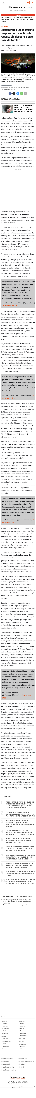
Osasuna (5, 1049)
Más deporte (23, 1035)
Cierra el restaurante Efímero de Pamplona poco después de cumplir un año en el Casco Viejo (19, 840)
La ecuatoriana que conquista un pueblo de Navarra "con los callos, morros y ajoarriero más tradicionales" (20, 857)
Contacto (6, 1061)
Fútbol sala (23, 1033)
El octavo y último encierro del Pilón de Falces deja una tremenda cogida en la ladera (20, 873)
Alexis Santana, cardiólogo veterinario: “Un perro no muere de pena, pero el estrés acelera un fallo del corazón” (20, 881)
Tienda (22, 1067)
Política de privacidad (9, 1070)
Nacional (22, 1038)
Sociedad (5, 1031)
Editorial (5, 1039)
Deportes (22, 1021)
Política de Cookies (8, 1067)
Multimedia (22, 1044)
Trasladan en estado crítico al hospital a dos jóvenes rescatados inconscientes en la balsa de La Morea (20, 832)
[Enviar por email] (25, 93)
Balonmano (23, 1031)
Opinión (4, 1036)
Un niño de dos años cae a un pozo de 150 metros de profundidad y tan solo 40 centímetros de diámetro (24, 108)
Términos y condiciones (23, 896)
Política (5, 1023)
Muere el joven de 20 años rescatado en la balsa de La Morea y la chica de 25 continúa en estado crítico (20, 849)
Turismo (22, 1064)
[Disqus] (17, 935)
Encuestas (6, 1046)
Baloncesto (23, 1026)
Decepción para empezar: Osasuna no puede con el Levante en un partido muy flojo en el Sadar (17, 19)
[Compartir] (10, 93)
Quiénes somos (7, 1058)
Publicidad (6, 1064)
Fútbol (22, 1023)
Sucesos (5, 1026)
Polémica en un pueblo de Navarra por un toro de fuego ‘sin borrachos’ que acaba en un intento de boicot (19, 865)
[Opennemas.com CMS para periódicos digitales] (18, 1084)
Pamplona (5, 1034)
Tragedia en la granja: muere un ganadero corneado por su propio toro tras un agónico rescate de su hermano (20, 814)
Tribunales (6, 1028)
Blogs (4, 1043)
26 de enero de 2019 (10, 306)
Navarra (4, 1021)
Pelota (22, 1028)
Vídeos (22, 1049)
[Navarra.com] (18, 7)
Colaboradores (7, 1041)
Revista (21, 1041)
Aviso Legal (23, 1058)
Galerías (22, 1046)
